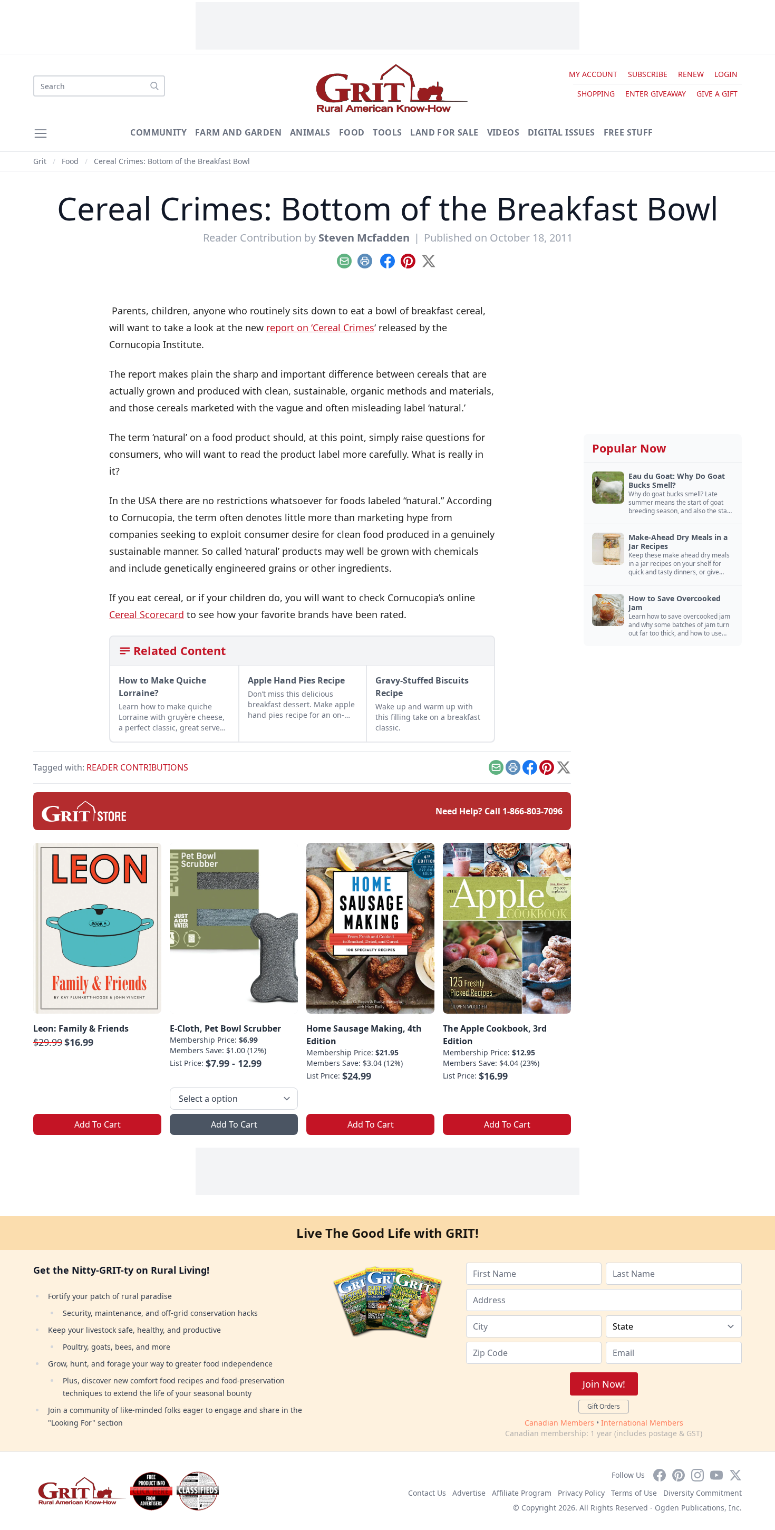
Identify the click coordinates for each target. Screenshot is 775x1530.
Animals (310, 132)
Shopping (596, 94)
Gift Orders (603, 1406)
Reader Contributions (137, 767)
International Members (642, 1423)
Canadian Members (559, 1423)
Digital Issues (561, 132)
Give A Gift (717, 94)
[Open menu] (40, 133)
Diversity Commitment (702, 1493)
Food (352, 132)
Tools (387, 132)
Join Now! (604, 1384)
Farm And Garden (238, 132)
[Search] (154, 86)
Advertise (469, 1493)
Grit (39, 161)
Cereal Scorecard (146, 614)
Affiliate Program (521, 1493)
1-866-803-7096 (532, 811)
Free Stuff (628, 132)
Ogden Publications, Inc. (698, 1508)
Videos (503, 132)
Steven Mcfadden (364, 237)
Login (726, 74)
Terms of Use (634, 1493)
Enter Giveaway (655, 94)
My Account (593, 74)
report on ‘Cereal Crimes (320, 327)
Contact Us (427, 1493)
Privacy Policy (581, 1493)
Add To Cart (97, 1124)
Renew (691, 74)
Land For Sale (444, 132)
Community (158, 132)
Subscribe (647, 74)
